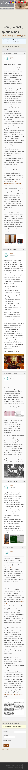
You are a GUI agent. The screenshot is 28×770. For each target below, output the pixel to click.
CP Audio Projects (16, 765)
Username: (6, 731)
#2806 (23, 547)
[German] (13, 3)
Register (7, 749)
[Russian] (21, 3)
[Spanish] (19, 3)
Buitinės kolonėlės (6, 37)
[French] (16, 3)
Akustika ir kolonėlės (20, 35)
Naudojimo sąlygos (18, 767)
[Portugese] (24, 3)
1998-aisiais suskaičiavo (16, 568)
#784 (24, 53)
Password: (6, 735)
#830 (24, 482)
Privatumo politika (9, 767)
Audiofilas (4, 35)
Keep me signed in (9, 740)
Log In (6, 745)
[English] (10, 3)
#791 (24, 249)
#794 (24, 373)
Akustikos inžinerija (11, 35)
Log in (3, 749)
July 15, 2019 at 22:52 (11, 41)
